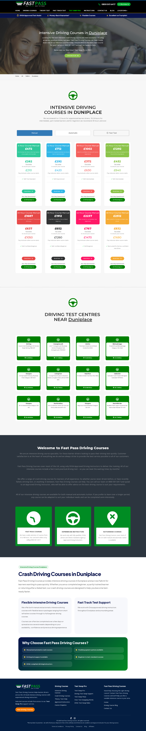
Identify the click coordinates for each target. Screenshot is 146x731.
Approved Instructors (62, 702)
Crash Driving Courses (62, 696)
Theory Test (45, 10)
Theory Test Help (61, 699)
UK (22, 76)
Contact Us (102, 10)
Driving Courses (30, 10)
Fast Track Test (59, 10)
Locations (122, 10)
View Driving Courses (25, 710)
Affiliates (91, 726)
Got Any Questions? (28, 196)
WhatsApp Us (124, 4)
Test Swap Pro (75, 10)
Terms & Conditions (58, 726)
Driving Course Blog (111, 705)
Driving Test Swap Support (83, 694)
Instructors (89, 10)
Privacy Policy (70, 726)
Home (17, 10)
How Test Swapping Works (83, 700)
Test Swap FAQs (80, 697)
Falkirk (28, 76)
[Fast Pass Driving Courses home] (28, 688)
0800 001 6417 (108, 4)
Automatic (73, 133)
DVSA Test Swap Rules (82, 703)
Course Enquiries (61, 705)
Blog (112, 10)
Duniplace (35, 76)
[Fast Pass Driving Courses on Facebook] (71, 718)
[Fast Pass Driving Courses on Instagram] (75, 718)
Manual (35, 133)
